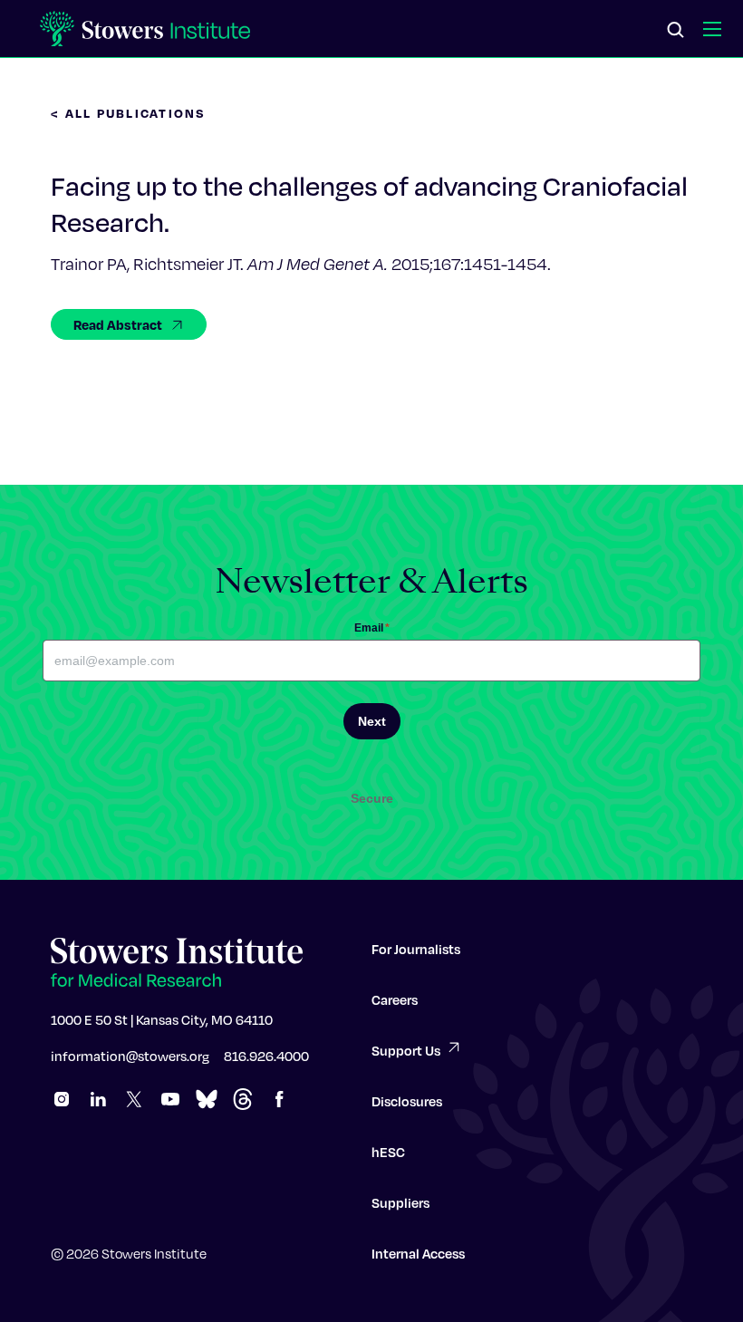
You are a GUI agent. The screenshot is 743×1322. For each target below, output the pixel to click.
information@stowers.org (130, 1055)
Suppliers (400, 1202)
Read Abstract (117, 324)
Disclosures (407, 1101)
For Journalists (416, 949)
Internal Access (418, 1253)
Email (372, 628)
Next (372, 721)
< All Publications (129, 113)
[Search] (676, 30)
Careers (395, 999)
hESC (388, 1151)
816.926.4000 (266, 1055)
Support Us (406, 1050)
